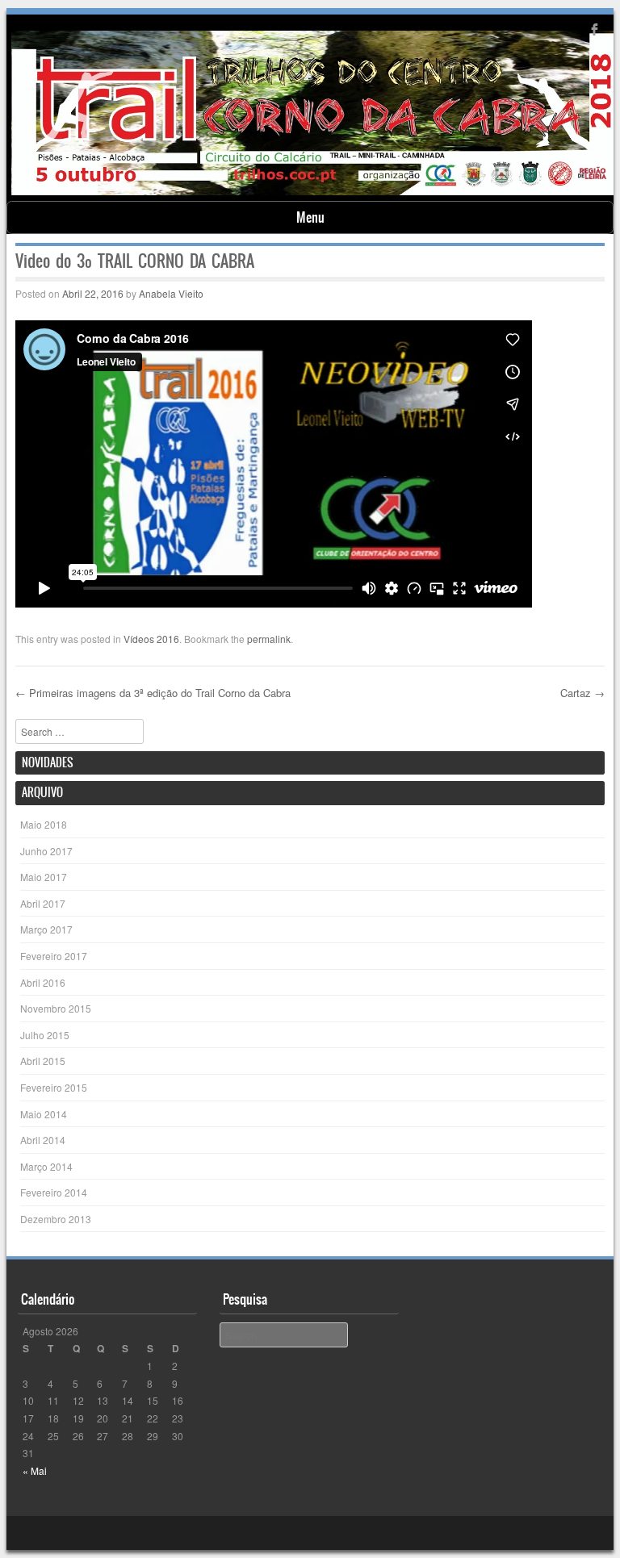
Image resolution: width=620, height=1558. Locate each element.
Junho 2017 (46, 851)
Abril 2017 (42, 903)
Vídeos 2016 (151, 638)
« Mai (35, 1470)
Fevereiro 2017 (53, 956)
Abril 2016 (42, 982)
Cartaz (582, 692)
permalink (269, 638)
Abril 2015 (42, 1060)
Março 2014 (46, 1166)
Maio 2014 (43, 1114)
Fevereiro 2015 (53, 1087)
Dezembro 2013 (55, 1219)
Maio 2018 (43, 824)
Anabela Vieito (171, 293)
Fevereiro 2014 (53, 1192)
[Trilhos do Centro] (312, 190)
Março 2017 (46, 929)
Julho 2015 (44, 1035)
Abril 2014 (42, 1140)
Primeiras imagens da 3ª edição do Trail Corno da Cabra (153, 692)
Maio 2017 (43, 876)
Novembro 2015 (55, 1008)
